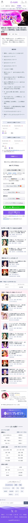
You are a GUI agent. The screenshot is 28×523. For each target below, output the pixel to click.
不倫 (20, 485)
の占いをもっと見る (10, 404)
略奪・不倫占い (15, 34)
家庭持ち (11, 494)
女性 (5, 133)
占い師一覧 (16, 514)
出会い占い (7, 443)
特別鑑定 (19, 5)
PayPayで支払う (12, 192)
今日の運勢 (7, 458)
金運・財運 (20, 452)
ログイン (15, 216)
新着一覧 (8, 6)
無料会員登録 (6, 218)
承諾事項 (14, 173)
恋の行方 (7, 437)
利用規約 (10, 173)
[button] (14, 179)
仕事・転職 (7, 452)
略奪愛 (5, 491)
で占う (14, 156)
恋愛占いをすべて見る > (22, 432)
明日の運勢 (20, 458)
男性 (12, 133)
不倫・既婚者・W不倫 (20, 8)
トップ (2, 6)
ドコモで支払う (12, 198)
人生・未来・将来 (20, 449)
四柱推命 (20, 475)
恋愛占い (14, 8)
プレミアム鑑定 (9, 8)
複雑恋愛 (11, 491)
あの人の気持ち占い (7, 435)
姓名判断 (21, 287)
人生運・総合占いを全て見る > (20, 446)
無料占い (13, 6)
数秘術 (7, 475)
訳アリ (17, 491)
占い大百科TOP (3, 8)
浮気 (22, 491)
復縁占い (20, 437)
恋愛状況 (20, 435)
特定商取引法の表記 (23, 517)
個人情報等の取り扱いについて (17, 150)
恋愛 (9, 34)
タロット (7, 284)
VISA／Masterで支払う (12, 186)
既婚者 (22, 488)
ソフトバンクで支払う (11, 203)
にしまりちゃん (9, 485)
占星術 (20, 467)
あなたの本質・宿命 (7, 449)
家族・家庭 (20, 455)
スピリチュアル (21, 284)
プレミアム (5, 34)
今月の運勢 (20, 460)
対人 (7, 455)
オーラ (7, 287)
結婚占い (20, 443)
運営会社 (16, 517)
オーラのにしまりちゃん (14, 393)
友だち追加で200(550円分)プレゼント (15, 207)
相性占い (20, 440)
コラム (24, 6)
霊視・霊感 (7, 469)
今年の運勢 (7, 460)
